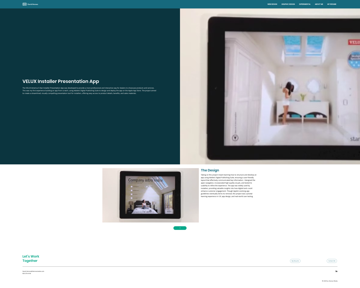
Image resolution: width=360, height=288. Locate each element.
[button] (195, 220)
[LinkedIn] (336, 271)
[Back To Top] (180, 228)
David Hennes (33, 4)
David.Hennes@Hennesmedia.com (33, 271)
